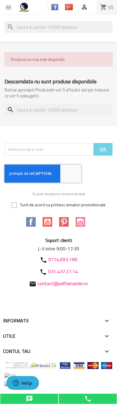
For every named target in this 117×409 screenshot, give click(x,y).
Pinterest (64, 222)
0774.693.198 (62, 259)
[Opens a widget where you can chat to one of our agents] (22, 383)
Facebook (31, 222)
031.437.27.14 (63, 271)
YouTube (47, 222)
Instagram (80, 222)
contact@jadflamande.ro (63, 283)
